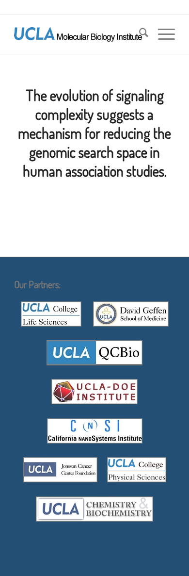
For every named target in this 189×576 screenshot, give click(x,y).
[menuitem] (138, 34)
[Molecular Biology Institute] (78, 34)
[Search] (138, 34)
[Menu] (161, 34)
